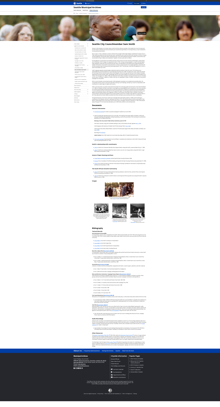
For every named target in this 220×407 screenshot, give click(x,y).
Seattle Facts (85, 10)
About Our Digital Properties (90, 393)
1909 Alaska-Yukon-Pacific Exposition (79, 72)
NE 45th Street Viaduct (79, 83)
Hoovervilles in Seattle (79, 67)
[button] (146, 1)
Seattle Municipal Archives (87, 7)
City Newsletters (117, 372)
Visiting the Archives (107, 351)
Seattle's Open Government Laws (81, 81)
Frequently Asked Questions (92, 351)
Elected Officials (115, 359)
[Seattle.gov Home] (74, 13)
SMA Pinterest (76, 100)
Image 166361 (115, 221)
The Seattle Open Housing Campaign (79, 65)
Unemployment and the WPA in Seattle (80, 77)
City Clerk (144, 7)
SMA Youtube (76, 102)
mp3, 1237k (138, 123)
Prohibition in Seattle (78, 62)
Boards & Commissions (119, 377)
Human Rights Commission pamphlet (102, 158)
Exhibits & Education (94, 10)
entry (107, 343)
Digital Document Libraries (93, 13)
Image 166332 (133, 222)
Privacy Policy (100, 393)
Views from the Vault (128, 351)
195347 (118, 198)
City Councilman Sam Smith (80, 69)
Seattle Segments (77, 91)
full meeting (102, 132)
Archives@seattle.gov (83, 366)
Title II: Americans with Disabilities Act (113, 393)
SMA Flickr (76, 97)
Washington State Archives (126, 335)
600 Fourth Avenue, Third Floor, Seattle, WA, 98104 (92, 360)
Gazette (118, 351)
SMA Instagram (77, 95)
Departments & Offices (119, 375)
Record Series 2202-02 (125, 274)
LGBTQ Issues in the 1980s (80, 74)
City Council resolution (99, 139)
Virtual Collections (77, 85)
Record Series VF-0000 (103, 264)
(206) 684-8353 (82, 364)
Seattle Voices (76, 87)
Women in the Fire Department (80, 79)
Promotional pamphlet (99, 111)
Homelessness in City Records (80, 48)
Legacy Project (113, 342)
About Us (78, 350)
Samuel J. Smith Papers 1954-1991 (101, 335)
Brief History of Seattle (137, 359)
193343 (114, 198)
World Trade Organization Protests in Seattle (81, 58)
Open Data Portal (115, 361)
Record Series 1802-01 (102, 305)
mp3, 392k (97, 130)
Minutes (96, 161)
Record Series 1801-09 (109, 295)
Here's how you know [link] (90, 0)
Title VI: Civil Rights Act (127, 393)
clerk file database (115, 310)
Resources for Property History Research (137, 362)
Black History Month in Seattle (80, 50)
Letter (95, 147)
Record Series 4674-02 (109, 251)
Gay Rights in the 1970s (79, 60)
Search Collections (77, 10)
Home (77, 13)
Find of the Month (77, 89)
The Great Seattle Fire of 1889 (80, 52)
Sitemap (135, 393)
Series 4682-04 (97, 248)
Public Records (115, 363)
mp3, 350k (128, 126)
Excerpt (96, 163)
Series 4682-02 (97, 243)
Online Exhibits (77, 43)
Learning (75, 93)
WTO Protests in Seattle (137, 365)
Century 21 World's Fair (79, 56)
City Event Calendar (118, 369)
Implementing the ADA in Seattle (81, 54)
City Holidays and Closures (118, 366)
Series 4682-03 (97, 245)
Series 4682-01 (97, 240)
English (88, 3)
